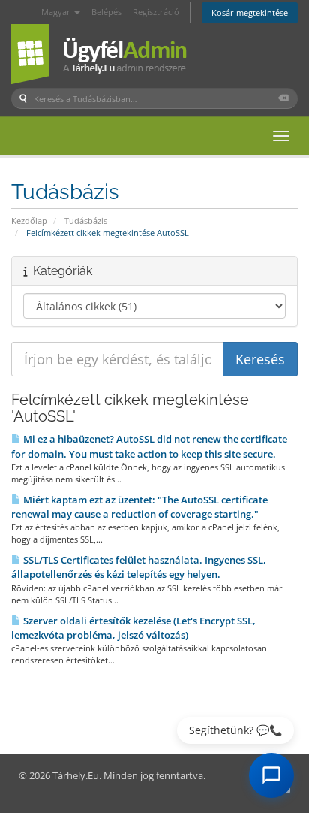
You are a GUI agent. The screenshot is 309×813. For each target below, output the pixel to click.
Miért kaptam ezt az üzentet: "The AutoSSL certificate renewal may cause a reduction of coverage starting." (139, 507)
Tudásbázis (85, 220)
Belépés (107, 11)
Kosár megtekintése (250, 12)
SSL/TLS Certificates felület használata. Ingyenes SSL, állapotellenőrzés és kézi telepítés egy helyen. (138, 567)
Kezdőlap (29, 220)
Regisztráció (156, 11)
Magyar (57, 11)
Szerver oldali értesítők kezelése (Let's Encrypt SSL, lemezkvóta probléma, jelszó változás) (133, 628)
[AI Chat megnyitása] (271, 775)
